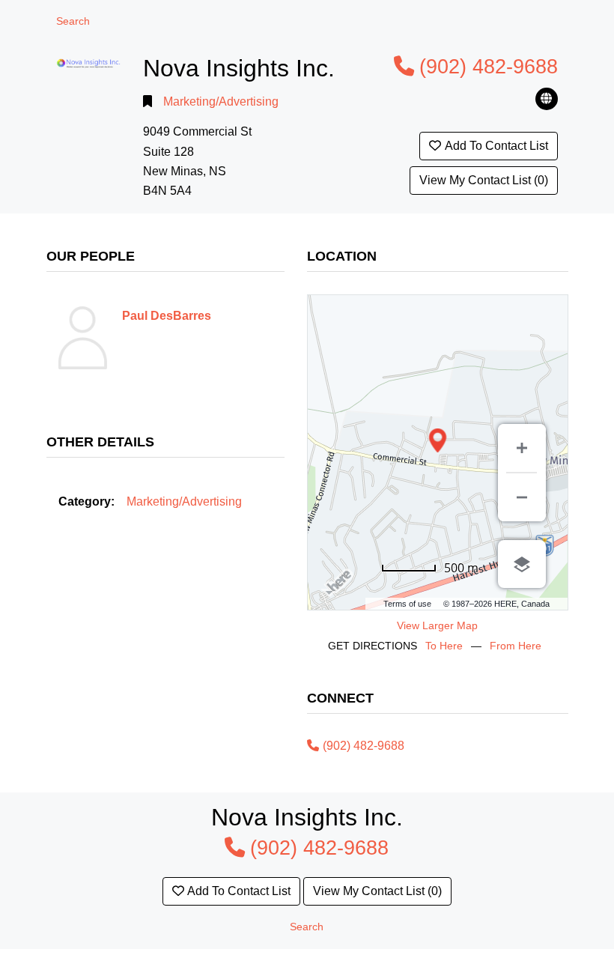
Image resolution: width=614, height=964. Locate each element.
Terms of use (407, 603)
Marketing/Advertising (221, 101)
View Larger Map (437, 625)
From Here (515, 646)
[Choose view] (522, 564)
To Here (444, 646)
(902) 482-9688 (488, 66)
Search (73, 21)
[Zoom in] (522, 448)
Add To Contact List (496, 145)
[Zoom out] (522, 497)
